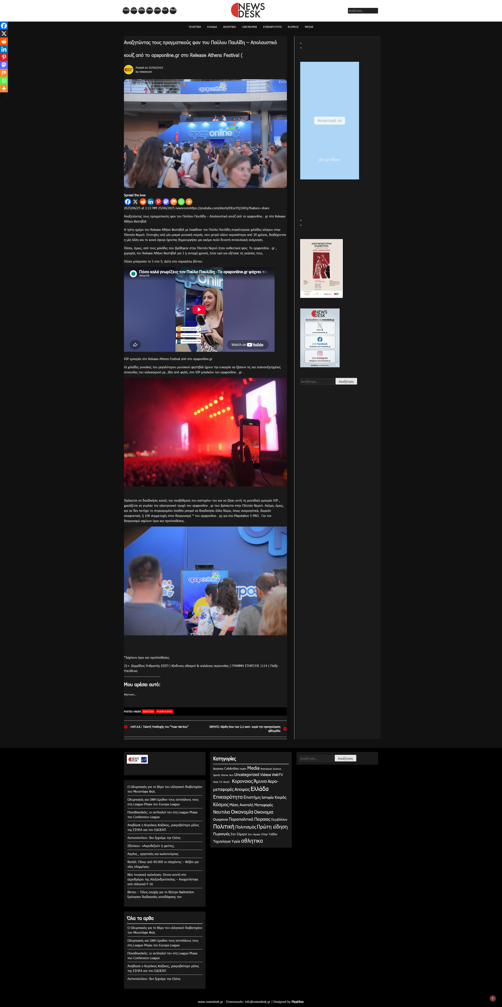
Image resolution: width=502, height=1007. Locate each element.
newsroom (145, 72)
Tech (231, 775)
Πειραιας (262, 818)
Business (218, 768)
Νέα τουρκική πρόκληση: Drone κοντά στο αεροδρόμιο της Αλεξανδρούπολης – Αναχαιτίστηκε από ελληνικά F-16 (162, 879)
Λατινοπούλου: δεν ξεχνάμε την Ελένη (153, 838)
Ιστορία (268, 797)
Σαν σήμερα (254, 834)
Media (173, 10)
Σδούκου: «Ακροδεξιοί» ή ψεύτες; (151, 846)
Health (243, 768)
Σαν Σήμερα (239, 834)
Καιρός (280, 797)
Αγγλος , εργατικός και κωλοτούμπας (152, 854)
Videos (265, 774)
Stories (224, 775)
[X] (135, 201)
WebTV (277, 774)
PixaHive (297, 1002)
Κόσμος (164, 10)
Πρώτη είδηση (272, 826)
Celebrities (231, 768)
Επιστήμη (252, 797)
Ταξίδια (273, 834)
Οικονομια (263, 812)
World (226, 781)
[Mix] (173, 201)
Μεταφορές (263, 804)
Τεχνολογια (222, 841)
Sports (216, 775)
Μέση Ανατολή (241, 804)
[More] (189, 201)
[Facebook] (127, 201)
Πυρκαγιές (221, 833)
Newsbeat (266, 768)
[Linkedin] (150, 201)
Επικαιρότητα (157, 10)
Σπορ (264, 834)
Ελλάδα (133, 10)
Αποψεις (242, 789)
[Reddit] (143, 201)
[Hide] (1, 96)
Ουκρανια (220, 819)
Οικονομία (149, 10)
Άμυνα (260, 781)
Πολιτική (126, 10)
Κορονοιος (241, 781)
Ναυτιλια (221, 812)
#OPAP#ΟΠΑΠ (164, 711)
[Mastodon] (166, 201)
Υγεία (236, 841)
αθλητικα (141, 10)
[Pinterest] (158, 201)
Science (277, 768)
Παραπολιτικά (241, 818)
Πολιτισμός (245, 826)
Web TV (217, 781)
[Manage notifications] (493, 998)
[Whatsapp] (181, 201)
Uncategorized (246, 774)
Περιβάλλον (279, 819)
